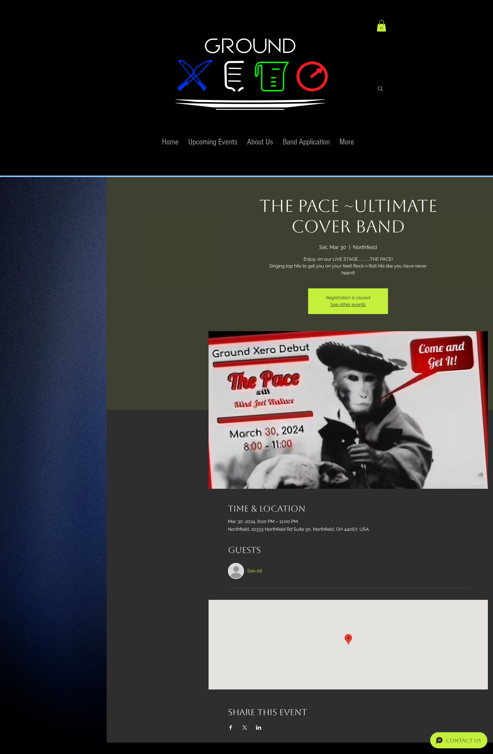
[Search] (380, 89)
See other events (348, 304)
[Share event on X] (244, 727)
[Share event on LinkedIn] (258, 727)
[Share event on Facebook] (230, 727)
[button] (381, 26)
